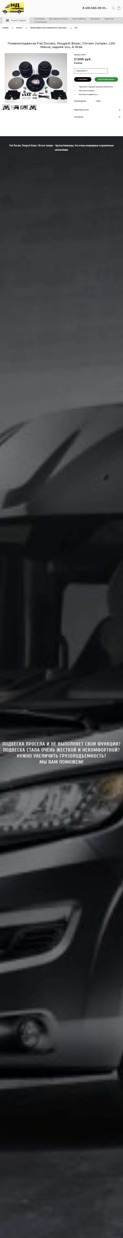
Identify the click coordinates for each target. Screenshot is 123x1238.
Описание (78, 117)
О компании (40, 22)
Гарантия (109, 19)
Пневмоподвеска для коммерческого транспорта (48, 28)
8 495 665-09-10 (95, 8)
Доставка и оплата (58, 19)
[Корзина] (119, 8)
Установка (39, 19)
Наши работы (79, 19)
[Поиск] (113, 8)
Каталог (19, 28)
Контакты (95, 19)
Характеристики (81, 110)
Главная (5, 28)
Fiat (75, 28)
